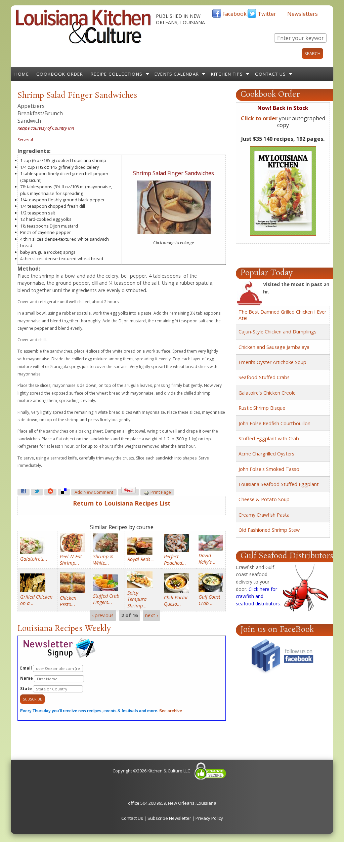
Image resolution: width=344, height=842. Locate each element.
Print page (160, 492)
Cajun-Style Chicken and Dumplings (277, 331)
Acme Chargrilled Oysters (266, 453)
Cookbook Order (59, 74)
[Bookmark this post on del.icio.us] (64, 492)
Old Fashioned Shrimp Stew (269, 530)
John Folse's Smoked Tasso (269, 469)
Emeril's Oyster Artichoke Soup (272, 362)
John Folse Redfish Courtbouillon (274, 423)
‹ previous (103, 615)
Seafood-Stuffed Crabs (264, 377)
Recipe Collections (117, 74)
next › (151, 615)
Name (27, 678)
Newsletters (302, 13)
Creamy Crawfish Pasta (264, 515)
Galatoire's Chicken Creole (267, 393)
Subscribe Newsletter (169, 818)
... (141, 559)
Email (26, 668)
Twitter (267, 13)
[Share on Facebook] (23, 492)
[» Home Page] (83, 42)
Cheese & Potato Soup (264, 499)
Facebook (234, 13)
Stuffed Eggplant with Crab (269, 438)
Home (21, 74)
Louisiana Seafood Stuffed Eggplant (279, 484)
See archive (170, 711)
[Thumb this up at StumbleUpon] (50, 492)
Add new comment (94, 492)
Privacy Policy (209, 818)
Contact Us (270, 74)
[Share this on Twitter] (37, 492)
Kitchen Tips (227, 74)
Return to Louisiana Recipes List (122, 503)
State (26, 688)
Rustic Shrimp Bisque (262, 408)
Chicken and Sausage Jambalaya (274, 347)
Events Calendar (177, 74)
